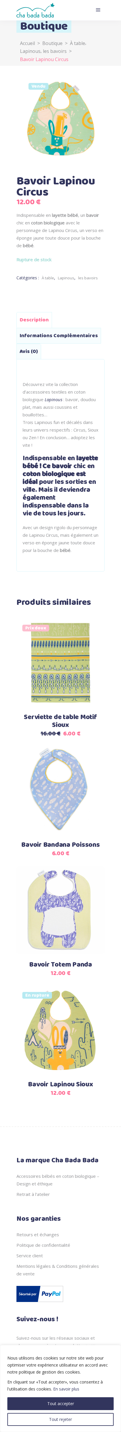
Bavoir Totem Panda (60, 964)
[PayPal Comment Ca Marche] (39, 1303)
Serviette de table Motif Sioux (60, 721)
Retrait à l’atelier (33, 1194)
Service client (29, 1255)
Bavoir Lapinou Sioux (60, 1084)
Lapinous (30, 51)
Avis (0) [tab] (29, 351)
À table (77, 43)
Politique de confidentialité (43, 1245)
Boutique (52, 43)
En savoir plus (66, 1389)
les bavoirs (55, 51)
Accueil (27, 43)
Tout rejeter (60, 1419)
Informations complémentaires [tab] (59, 336)
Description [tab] (34, 320)
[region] (60, 1388)
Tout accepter (60, 1403)
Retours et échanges (37, 1234)
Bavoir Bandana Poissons (60, 845)
